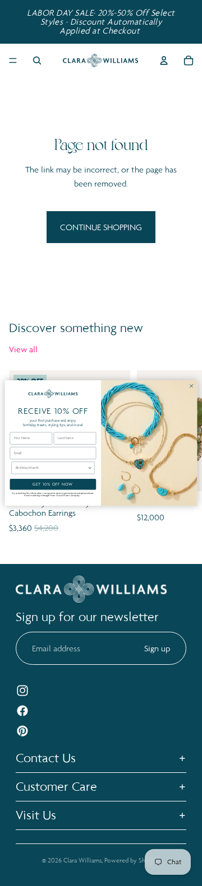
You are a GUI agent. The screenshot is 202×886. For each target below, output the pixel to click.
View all (23, 349)
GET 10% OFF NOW (53, 484)
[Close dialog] (191, 386)
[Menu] (13, 60)
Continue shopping (101, 227)
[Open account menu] (164, 60)
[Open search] (37, 60)
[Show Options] (90, 468)
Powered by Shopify (132, 860)
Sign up (157, 648)
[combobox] (52, 468)
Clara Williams (82, 860)
